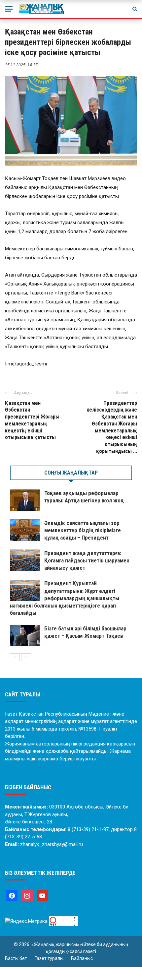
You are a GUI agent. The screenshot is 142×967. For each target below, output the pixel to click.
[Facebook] (12, 895)
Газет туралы (49, 958)
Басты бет (16, 958)
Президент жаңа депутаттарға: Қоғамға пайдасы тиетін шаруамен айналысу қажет (86, 560)
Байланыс (82, 958)
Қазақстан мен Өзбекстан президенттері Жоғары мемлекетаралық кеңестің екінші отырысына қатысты (32, 420)
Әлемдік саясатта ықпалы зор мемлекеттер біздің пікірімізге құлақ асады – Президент (82, 530)
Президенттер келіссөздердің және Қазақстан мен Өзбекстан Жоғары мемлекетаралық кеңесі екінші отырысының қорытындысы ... (112, 427)
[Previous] (15, 657)
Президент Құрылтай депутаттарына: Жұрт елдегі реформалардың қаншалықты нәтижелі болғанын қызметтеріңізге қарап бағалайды (64, 598)
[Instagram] (27, 895)
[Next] (26, 657)
